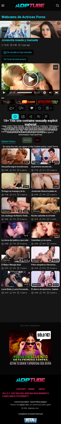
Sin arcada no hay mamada (19, 52)
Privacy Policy (13, 149)
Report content (46, 116)
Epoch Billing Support (38, 402)
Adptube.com (33, 408)
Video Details (15, 116)
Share (30, 116)
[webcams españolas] (30, 102)
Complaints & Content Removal (30, 414)
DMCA (42, 389)
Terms (31, 389)
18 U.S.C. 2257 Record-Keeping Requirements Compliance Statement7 (25, 394)
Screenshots (23, 116)
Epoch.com (24, 405)
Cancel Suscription (21, 402)
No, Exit (23, 149)
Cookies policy (40, 146)
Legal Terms (52, 146)
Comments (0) (38, 116)
